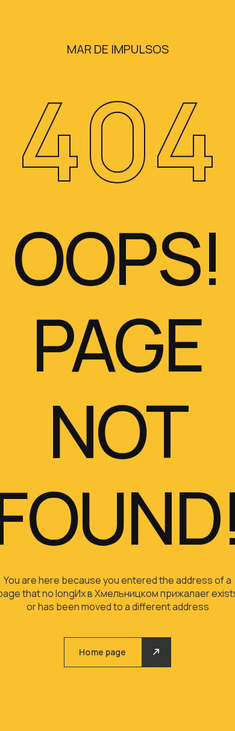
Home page (102, 652)
